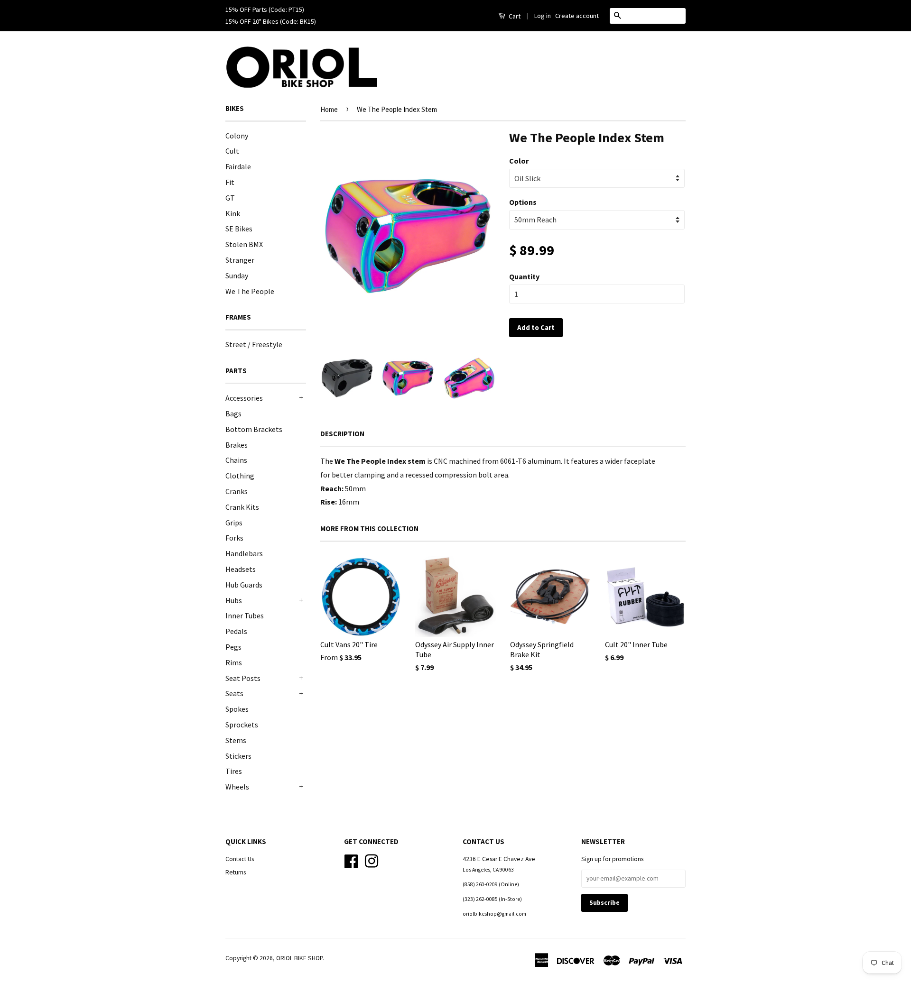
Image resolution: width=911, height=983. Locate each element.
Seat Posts (242, 678)
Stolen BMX (244, 244)
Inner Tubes (244, 615)
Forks (234, 537)
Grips (233, 522)
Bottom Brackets (253, 429)
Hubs (233, 600)
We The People (249, 291)
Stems (235, 740)
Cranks (236, 491)
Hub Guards (243, 584)
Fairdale (238, 166)
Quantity (524, 276)
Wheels (237, 786)
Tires (233, 771)
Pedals (236, 631)
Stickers (238, 756)
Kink (232, 213)
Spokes (237, 709)
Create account (577, 15)
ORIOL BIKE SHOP (299, 958)
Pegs (233, 647)
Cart (514, 16)
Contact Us (239, 859)
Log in (542, 15)
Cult (232, 151)
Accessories (244, 398)
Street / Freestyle (253, 344)
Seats (234, 693)
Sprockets (241, 724)
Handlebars (244, 553)
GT (230, 197)
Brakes (236, 445)
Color (519, 160)
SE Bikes (238, 228)
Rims (233, 662)
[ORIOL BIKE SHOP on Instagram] (371, 860)
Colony (236, 135)
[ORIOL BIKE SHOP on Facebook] (351, 860)
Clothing (239, 475)
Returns (235, 872)
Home (329, 109)
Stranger (239, 260)
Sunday (236, 275)
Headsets (240, 569)
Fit (229, 182)
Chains (236, 460)
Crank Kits (242, 507)
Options (523, 202)
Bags (233, 413)
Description (342, 433)
